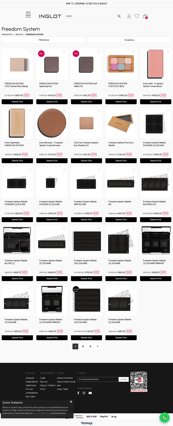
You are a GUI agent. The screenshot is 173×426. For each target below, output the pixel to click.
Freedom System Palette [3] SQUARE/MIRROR (154, 262)
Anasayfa (30, 378)
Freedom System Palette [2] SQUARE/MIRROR (50, 321)
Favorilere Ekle (29, 51)
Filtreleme (44, 40)
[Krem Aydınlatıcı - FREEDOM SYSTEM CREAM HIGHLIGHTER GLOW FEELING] (17, 123)
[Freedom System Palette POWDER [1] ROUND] (52, 182)
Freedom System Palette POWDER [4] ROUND (154, 144)
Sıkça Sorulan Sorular (66, 382)
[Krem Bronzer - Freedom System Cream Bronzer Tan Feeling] (52, 123)
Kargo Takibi (62, 389)
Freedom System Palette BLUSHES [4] (154, 203)
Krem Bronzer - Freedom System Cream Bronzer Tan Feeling (51, 144)
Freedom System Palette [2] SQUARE (119, 321)
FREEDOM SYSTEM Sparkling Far (48, 85)
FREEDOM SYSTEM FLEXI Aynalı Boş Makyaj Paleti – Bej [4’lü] (16, 85)
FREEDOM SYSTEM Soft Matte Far (85, 85)
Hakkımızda (31, 385)
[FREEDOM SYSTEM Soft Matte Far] (86, 64)
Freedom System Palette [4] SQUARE (119, 262)
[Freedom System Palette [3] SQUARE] (17, 300)
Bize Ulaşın (30, 397)
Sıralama (129, 40)
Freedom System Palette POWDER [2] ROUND (16, 203)
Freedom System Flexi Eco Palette (120, 144)
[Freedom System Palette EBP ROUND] (86, 182)
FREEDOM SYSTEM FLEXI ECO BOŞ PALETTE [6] (117, 85)
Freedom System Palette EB (119, 203)
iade (59, 385)
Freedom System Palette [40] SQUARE (85, 262)
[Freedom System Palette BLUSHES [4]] (155, 182)
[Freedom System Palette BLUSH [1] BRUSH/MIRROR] (17, 241)
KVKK (42, 389)
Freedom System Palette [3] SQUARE (16, 321)
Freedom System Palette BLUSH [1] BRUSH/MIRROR (16, 262)
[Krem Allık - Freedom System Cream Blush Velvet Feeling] (155, 64)
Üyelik (42, 378)
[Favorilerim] (137, 16)
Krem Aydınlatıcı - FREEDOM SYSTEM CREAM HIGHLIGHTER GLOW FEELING (15, 144)
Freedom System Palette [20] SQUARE (85, 321)
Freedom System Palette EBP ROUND (85, 203)
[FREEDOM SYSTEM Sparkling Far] (52, 64)
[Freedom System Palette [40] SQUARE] (86, 241)
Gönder (123, 379)
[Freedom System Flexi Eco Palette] (121, 123)
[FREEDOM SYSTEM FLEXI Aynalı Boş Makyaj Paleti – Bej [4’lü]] (17, 64)
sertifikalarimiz (32, 393)
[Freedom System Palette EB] (121, 182)
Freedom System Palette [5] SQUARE (50, 262)
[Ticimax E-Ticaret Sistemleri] (87, 423)
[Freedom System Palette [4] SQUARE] (121, 241)
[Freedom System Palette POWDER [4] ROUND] (155, 123)
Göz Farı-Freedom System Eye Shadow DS (86, 144)
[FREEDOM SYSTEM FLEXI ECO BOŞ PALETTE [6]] (121, 64)
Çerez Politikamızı (41, 413)
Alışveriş (43, 382)
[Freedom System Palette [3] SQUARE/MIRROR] (155, 241)
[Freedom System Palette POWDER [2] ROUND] (17, 182)
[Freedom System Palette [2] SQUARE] (121, 300)
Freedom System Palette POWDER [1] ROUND (50, 203)
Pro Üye (29, 389)
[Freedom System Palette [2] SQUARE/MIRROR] (52, 300)
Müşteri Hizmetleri (65, 378)
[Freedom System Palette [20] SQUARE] (86, 300)
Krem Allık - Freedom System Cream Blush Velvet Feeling (153, 85)
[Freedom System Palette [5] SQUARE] (52, 241)
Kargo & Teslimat (47, 385)
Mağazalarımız (32, 382)
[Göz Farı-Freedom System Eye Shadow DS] (86, 123)
